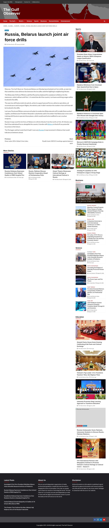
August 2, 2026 (91, 469)
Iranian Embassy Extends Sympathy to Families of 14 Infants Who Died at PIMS (19, 502)
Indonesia (85, 397)
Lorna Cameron (92, 273)
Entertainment (65, 21)
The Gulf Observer (11, 11)
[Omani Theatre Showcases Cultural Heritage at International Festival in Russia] (63, 161)
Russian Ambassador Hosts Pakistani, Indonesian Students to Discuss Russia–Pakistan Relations (90, 432)
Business (44, 21)
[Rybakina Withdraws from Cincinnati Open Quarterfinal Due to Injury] (91, 73)
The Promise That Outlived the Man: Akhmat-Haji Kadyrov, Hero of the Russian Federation (19, 508)
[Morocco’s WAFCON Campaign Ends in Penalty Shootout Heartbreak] (91, 130)
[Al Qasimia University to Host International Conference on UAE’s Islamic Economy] (81, 224)
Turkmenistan (85, 166)
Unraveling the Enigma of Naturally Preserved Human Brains (95, 269)
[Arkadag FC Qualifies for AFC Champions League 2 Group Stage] (91, 158)
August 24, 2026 (33, 179)
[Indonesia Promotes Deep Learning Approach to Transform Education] (91, 389)
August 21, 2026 (91, 89)
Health (94, 251)
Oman (59, 166)
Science (29, 21)
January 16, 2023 (20, 44)
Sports (36, 21)
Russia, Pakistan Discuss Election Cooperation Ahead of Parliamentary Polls (38, 173)
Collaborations (36, 2)
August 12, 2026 (92, 243)
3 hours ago (91, 262)
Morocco (79, 137)
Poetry (78, 337)
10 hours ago (91, 60)
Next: (57, 141)
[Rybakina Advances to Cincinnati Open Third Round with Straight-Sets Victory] (91, 101)
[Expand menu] (16, 21)
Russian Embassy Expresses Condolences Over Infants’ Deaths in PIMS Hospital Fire (14, 173)
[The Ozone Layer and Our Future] (81, 280)
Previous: (16, 140)
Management (18, 2)
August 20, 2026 (92, 216)
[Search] (104, 21)
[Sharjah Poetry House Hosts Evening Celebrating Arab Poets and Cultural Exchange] (91, 330)
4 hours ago (20, 177)
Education (79, 368)
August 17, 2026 (94, 117)
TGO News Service (10, 44)
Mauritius (94, 205)
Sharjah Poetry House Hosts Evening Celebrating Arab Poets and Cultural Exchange (89, 344)
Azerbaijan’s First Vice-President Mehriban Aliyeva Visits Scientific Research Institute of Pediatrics (19, 485)
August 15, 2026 (94, 174)
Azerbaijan (79, 50)
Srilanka (94, 233)
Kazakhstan (80, 80)
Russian (41, 130)
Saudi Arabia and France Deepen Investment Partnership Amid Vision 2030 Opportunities (90, 197)
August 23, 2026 (67, 179)
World (21, 21)
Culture (55, 166)
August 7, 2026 (94, 436)
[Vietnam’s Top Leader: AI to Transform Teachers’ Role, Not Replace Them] (91, 361)
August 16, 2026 (91, 146)
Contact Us (27, 2)
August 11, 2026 (91, 405)
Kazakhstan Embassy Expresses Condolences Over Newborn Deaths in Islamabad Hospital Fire (19, 497)
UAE (93, 219)
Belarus (50, 124)
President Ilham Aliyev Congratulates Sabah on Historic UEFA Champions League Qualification (89, 56)
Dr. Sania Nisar (92, 283)
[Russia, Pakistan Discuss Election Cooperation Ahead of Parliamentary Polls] (38, 161)
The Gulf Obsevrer (67, 525)
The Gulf (12, 21)
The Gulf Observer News (11, 177)
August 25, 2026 (91, 201)
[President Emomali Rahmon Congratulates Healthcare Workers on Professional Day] (81, 292)
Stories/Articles (54, 21)
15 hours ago (93, 377)
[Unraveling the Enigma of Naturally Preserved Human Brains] (81, 269)
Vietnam (85, 368)
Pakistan (7, 166)
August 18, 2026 (92, 297)
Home (5, 21)
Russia (6, 30)
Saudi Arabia (86, 192)
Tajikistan (93, 287)
